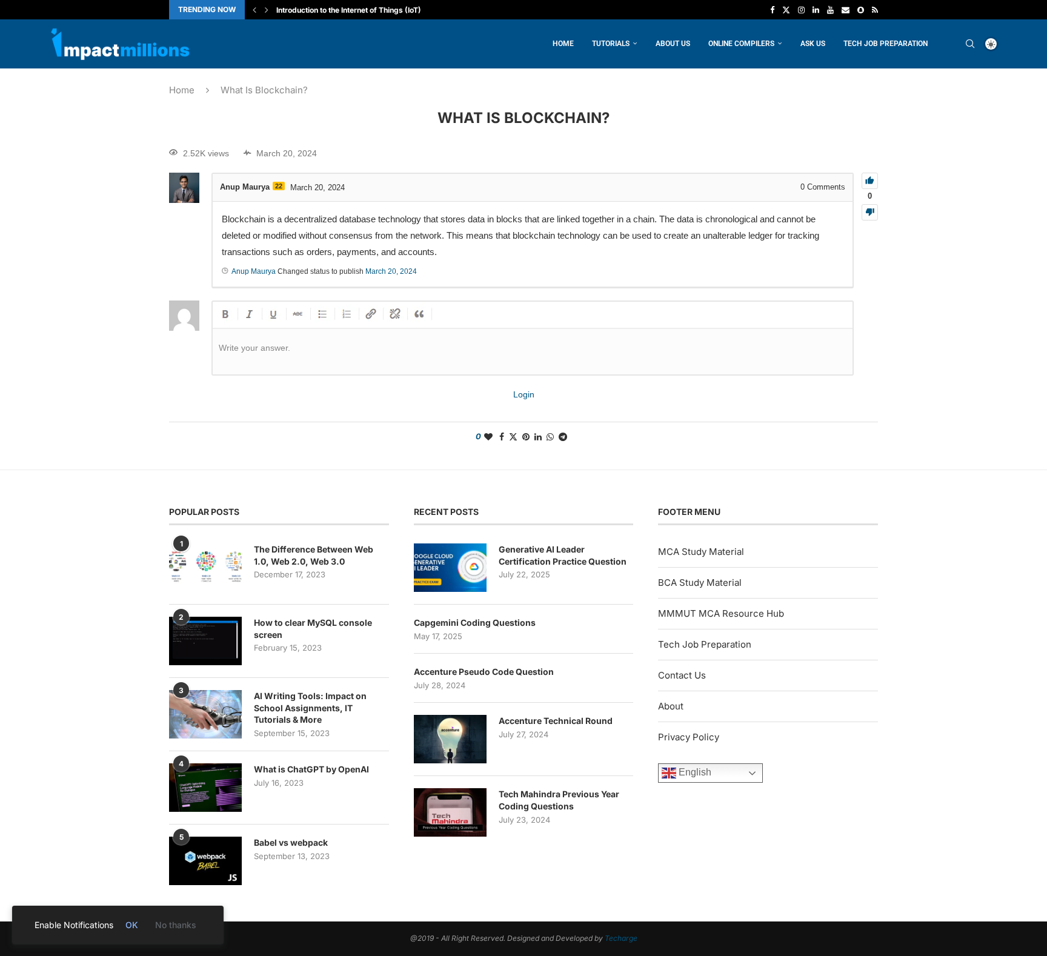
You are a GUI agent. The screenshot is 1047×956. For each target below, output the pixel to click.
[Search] (970, 43)
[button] (254, 9)
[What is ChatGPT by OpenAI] (205, 787)
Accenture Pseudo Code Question (484, 671)
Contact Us (682, 675)
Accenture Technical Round (556, 720)
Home (563, 43)
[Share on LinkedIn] (538, 436)
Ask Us (812, 43)
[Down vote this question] (870, 212)
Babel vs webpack (291, 842)
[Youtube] (830, 9)
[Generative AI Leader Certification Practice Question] (450, 567)
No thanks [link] (175, 925)
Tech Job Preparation (885, 43)
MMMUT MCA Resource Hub (721, 613)
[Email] (845, 9)
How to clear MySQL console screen (313, 628)
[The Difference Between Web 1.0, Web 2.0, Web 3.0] (205, 567)
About (670, 706)
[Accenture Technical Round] (450, 739)
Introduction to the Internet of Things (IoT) (348, 10)
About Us (673, 43)
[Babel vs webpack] (205, 861)
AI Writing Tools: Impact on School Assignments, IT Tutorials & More (310, 708)
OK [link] (131, 925)
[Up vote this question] (870, 181)
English (693, 772)
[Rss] (875, 9)
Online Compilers (741, 43)
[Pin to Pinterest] (526, 436)
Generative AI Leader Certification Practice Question (563, 555)
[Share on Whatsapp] (550, 436)
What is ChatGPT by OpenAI (311, 769)
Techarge (621, 938)
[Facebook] (772, 9)
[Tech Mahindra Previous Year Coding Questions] (450, 812)
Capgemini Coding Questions (475, 622)
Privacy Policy (688, 737)
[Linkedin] (816, 9)
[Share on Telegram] (563, 436)
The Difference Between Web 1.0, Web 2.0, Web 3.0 (313, 555)
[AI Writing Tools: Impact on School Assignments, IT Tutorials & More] (205, 714)
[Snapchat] (860, 9)
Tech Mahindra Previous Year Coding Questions (559, 800)
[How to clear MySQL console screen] (205, 641)
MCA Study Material (701, 551)
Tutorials (611, 43)
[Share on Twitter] (513, 436)
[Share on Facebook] (501, 436)
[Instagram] (801, 9)
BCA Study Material (700, 582)
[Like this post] (488, 436)
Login (523, 394)
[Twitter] (786, 9)
